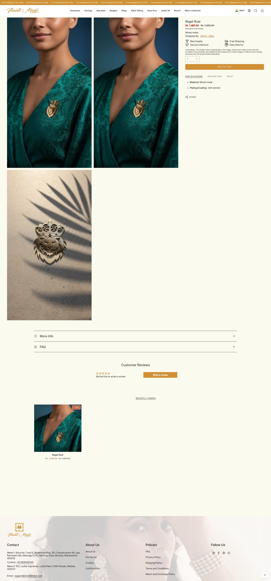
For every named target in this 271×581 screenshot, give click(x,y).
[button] (88, 10)
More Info (46, 336)
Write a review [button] (160, 375)
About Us (90, 551)
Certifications (93, 568)
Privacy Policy (153, 557)
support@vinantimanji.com (29, 575)
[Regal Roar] (57, 428)
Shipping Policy (154, 562)
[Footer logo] (19, 530)
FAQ (43, 347)
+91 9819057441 (25, 562)
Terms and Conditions (157, 568)
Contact (90, 562)
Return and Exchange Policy (160, 574)
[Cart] (262, 10)
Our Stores (91, 557)
